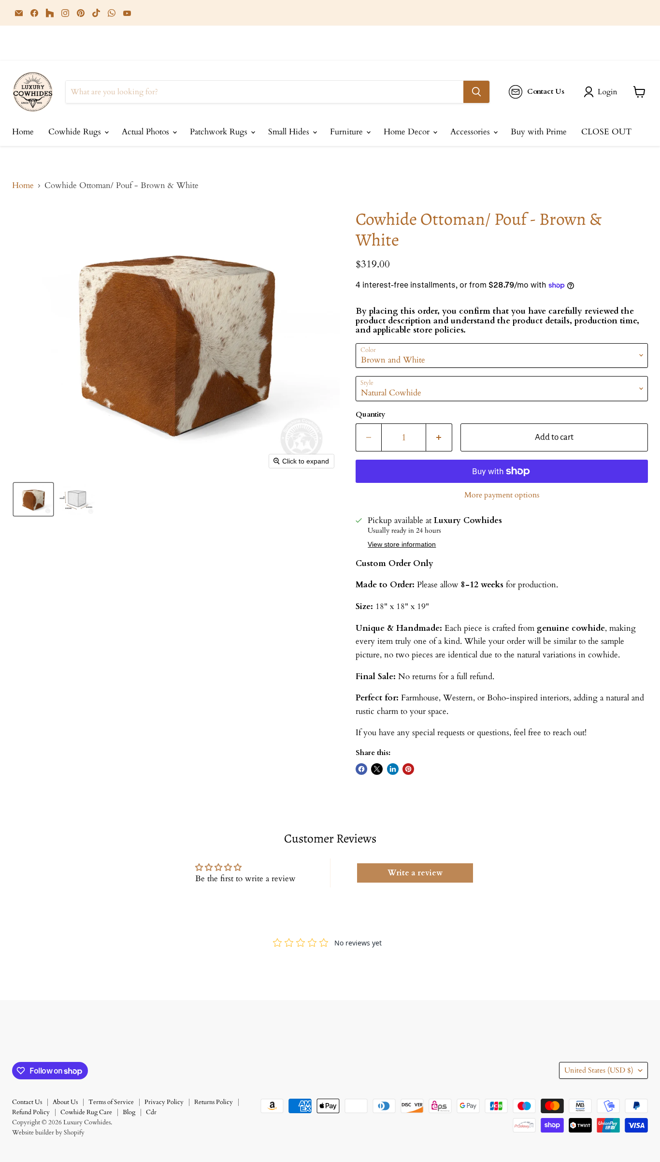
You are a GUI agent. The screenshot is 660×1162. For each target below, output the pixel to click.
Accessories (471, 131)
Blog (129, 1112)
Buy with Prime (539, 131)
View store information (402, 544)
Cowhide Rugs (75, 131)
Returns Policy (213, 1102)
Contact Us (27, 1102)
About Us (65, 1102)
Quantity (370, 414)
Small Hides (290, 131)
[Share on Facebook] (361, 769)
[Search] (476, 92)
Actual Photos (147, 131)
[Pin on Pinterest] (408, 769)
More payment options (501, 495)
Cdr (151, 1112)
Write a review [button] (415, 873)
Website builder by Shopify (48, 1132)
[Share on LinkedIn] (393, 769)
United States (598, 1070)
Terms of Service (111, 1102)
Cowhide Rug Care (86, 1112)
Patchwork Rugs (220, 131)
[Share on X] (377, 769)
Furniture (347, 131)
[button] (602, 92)
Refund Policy (31, 1112)
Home (23, 131)
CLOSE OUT (606, 131)
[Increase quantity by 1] (439, 437)
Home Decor (408, 131)
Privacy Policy (164, 1102)
